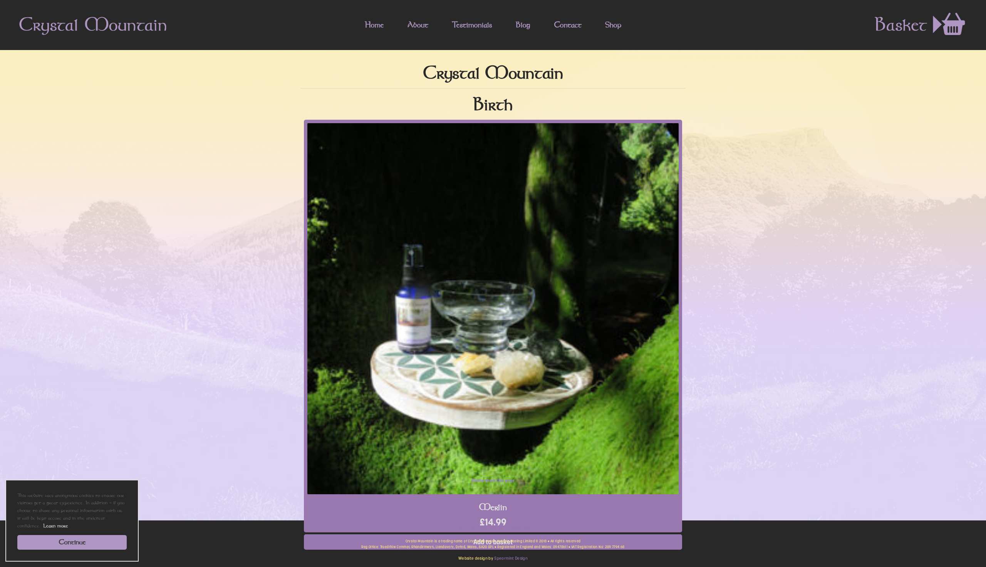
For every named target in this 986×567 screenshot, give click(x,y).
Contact (568, 24)
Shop (613, 24)
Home (374, 24)
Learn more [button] (55, 526)
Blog (523, 24)
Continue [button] (72, 542)
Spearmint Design (511, 558)
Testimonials (472, 24)
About (417, 24)
